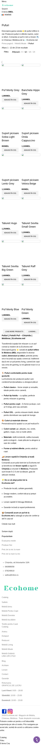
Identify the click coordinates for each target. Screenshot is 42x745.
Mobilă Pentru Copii (10, 611)
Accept (4, 734)
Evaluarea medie (9, 541)
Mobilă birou (7, 607)
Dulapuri (5, 636)
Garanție (5, 678)
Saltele (5, 602)
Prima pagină (7, 44)
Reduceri (5, 640)
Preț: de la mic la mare (11, 550)
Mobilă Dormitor (8, 615)
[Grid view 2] (3, 56)
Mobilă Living (7, 645)
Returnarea (6, 683)
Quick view (5, 85)
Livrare (4, 670)
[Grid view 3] (7, 56)
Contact (5, 674)
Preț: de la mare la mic (11, 554)
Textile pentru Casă (10, 624)
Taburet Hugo (9, 223)
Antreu (4, 632)
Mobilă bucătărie (9, 620)
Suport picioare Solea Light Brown (10, 137)
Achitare (5, 665)
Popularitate (7, 536)
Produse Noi (7, 545)
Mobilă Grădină (8, 653)
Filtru (6, 52)
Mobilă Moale (21, 44)
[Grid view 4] (11, 56)
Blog (4, 661)
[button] (10, 99)
